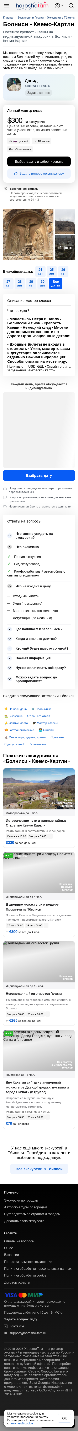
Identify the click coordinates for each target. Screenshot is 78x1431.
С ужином (57, 737)
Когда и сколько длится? (36, 638)
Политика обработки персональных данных (38, 1268)
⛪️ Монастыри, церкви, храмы (25, 737)
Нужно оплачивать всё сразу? (41, 667)
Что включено (27, 546)
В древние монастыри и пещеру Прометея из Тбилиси (32, 906)
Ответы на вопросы (19, 1241)
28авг (19, 283)
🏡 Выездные (13, 716)
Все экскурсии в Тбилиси (39, 1168)
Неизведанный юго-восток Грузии (34, 993)
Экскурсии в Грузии (30, 17)
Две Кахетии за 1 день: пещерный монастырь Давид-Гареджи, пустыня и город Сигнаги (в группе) (37, 1087)
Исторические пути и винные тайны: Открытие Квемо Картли (36, 823)
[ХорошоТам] (32, 6)
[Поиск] (71, 6)
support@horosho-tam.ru (28, 1333)
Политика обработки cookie (25, 1275)
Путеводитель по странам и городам (32, 1214)
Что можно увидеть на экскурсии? (34, 535)
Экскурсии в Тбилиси (61, 17)
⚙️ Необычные (41, 709)
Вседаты (55, 283)
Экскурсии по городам (21, 1200)
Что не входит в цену (33, 586)
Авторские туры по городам (25, 1207)
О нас (8, 1248)
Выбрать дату (39, 475)
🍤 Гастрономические (19, 730)
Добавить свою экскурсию (24, 1221)
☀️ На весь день (15, 709)
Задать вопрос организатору (42, 173)
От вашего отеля (38, 716)
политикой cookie (21, 1423)
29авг (31, 283)
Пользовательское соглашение (28, 1262)
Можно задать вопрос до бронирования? (36, 679)
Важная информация (33, 658)
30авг (42, 283)
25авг (51, 271)
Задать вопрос (38, 92)
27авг (8, 283)
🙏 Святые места (16, 723)
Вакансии (11, 1255)
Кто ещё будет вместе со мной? (42, 648)
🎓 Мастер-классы (45, 723)
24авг (40, 271)
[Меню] (6, 6)
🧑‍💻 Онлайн (46, 730)
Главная (8, 17)
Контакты (17, 1326)
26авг (63, 271)
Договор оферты (17, 1282)
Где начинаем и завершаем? (39, 629)
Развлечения (37, 744)
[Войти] (59, 6)
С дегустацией (14, 744)
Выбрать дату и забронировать (39, 161)
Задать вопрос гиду (20, 1319)
